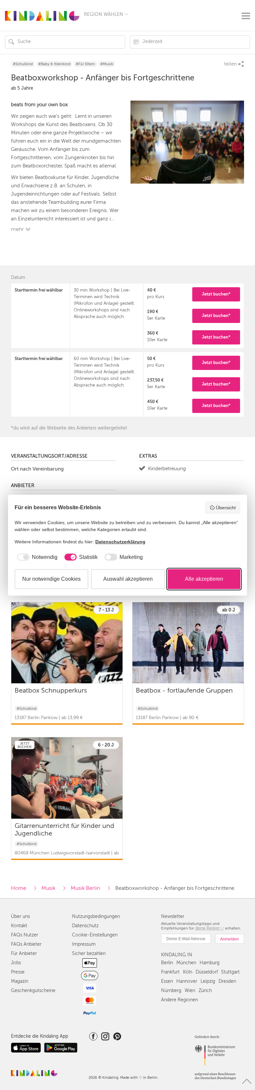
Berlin (167, 962)
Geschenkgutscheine (33, 990)
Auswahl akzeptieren (128, 579)
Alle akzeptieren (204, 579)
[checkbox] (36, 557)
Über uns (20, 916)
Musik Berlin (85, 888)
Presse (18, 972)
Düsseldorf (207, 972)
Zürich (205, 990)
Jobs (16, 962)
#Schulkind (23, 64)
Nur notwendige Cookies (51, 579)
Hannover (186, 981)
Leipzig (208, 981)
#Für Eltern (85, 64)
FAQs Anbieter (26, 944)
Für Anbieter (24, 953)
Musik (48, 888)
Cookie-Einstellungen (95, 934)
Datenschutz (85, 925)
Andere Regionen (179, 999)
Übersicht (226, 507)
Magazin (19, 981)
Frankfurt (170, 972)
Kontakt (19, 925)
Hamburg (209, 962)
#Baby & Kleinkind (54, 64)
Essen (167, 981)
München (186, 962)
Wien (190, 990)
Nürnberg (171, 990)
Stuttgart (230, 972)
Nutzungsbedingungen (96, 916)
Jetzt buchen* (216, 294)
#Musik (106, 64)
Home (18, 888)
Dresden (227, 981)
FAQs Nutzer (24, 934)
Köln (187, 972)
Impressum (84, 944)
